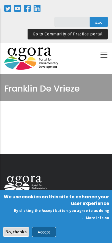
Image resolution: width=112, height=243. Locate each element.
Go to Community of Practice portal (68, 34)
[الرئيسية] (31, 58)
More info (95, 217)
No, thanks (16, 231)
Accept (44, 232)
